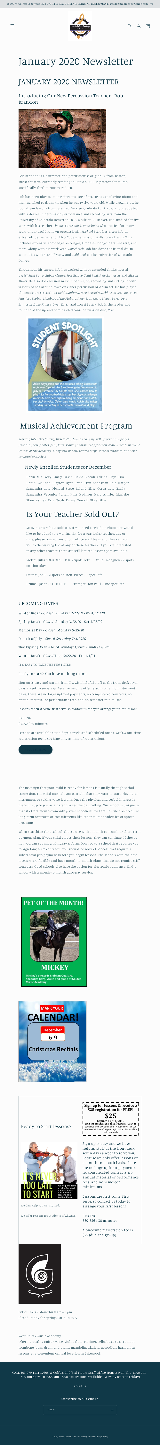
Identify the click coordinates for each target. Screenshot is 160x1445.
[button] (12, 26)
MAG (111, 310)
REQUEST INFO (35, 749)
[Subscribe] (112, 1410)
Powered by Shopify (98, 1436)
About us (80, 1386)
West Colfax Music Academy (73, 1436)
